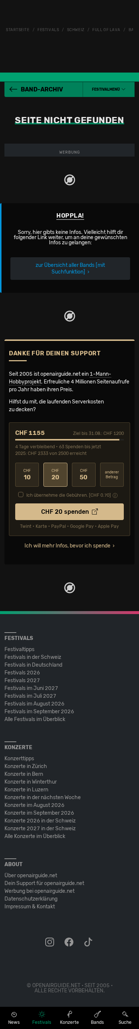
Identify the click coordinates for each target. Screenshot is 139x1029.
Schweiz (76, 30)
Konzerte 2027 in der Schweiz (40, 828)
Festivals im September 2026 (39, 711)
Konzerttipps (19, 758)
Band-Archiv (42, 89)
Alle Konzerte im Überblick (34, 836)
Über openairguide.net (30, 875)
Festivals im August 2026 (34, 704)
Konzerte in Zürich (25, 766)
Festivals (48, 30)
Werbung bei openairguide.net (39, 891)
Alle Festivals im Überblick (34, 719)
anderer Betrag (112, 474)
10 (27, 475)
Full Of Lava (106, 30)
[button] (109, 89)
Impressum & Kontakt (29, 907)
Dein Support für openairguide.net (44, 883)
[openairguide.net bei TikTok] (89, 942)
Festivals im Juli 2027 (30, 696)
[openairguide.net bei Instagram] (50, 942)
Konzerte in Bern (23, 774)
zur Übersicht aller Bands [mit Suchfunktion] (70, 268)
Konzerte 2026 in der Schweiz (40, 821)
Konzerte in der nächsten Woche (42, 797)
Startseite (18, 30)
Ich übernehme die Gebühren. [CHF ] (68, 495)
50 (83, 475)
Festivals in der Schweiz (32, 657)
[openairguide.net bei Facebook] (69, 942)
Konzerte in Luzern (26, 790)
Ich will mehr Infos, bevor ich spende (67, 546)
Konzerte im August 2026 (34, 805)
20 (55, 475)
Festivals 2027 (22, 680)
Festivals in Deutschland (33, 665)
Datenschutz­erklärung (30, 899)
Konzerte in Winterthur (30, 782)
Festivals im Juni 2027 (31, 688)
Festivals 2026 (22, 673)
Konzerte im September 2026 (39, 813)
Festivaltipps (19, 649)
